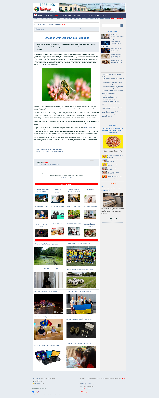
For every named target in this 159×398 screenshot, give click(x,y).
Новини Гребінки (45, 18)
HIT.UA (82, 391)
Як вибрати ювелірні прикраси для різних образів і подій (116, 56)
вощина (54, 164)
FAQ (82, 386)
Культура (91, 18)
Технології (107, 18)
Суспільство (80, 18)
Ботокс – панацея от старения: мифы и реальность (50, 151)
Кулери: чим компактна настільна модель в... (90, 207)
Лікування (59, 28)
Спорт (102, 18)
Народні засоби (82, 28)
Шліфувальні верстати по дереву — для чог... (74, 223)
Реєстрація (65, 177)
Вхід (70, 177)
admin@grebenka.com (39, 380)
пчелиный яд (43, 164)
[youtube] (36, 392)
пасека (58, 164)
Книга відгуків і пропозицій (87, 385)
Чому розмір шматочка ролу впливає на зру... (114, 177)
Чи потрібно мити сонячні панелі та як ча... (41, 190)
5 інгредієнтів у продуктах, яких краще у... (57, 223)
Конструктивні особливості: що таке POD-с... (90, 191)
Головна (40, 24)
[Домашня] (35, 15)
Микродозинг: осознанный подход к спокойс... (90, 224)
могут (44, 105)
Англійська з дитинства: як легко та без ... (41, 207)
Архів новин (37, 18)
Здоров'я (97, 18)
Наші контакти (37, 378)
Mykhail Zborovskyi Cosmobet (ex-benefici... (74, 190)
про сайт (41, 385)
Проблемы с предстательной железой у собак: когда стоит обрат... (117, 37)
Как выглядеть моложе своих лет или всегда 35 (49, 149)
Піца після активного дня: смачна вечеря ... (113, 173)
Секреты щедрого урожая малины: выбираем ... (74, 207)
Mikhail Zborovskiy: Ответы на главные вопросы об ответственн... (111, 44)
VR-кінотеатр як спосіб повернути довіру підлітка (116, 50)
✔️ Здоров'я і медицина (53, 24)
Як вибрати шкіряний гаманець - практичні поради (116, 62)
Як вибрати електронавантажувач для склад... (57, 191)
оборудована (88, 127)
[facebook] (33, 392)
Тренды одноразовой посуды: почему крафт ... (115, 160)
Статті (44, 24)
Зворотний (37, 383)
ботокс (49, 164)
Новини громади (68, 18)
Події (74, 18)
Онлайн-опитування (86, 383)
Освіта (86, 18)
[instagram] (38, 392)
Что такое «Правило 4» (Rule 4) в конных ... (57, 207)
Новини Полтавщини (57, 18)
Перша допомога (39, 29)
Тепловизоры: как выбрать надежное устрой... (41, 224)
